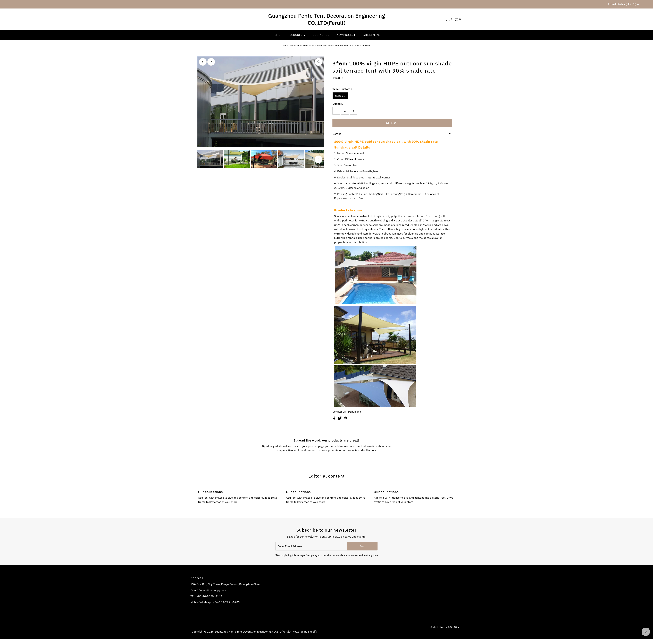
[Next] (211, 62)
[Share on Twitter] (340, 419)
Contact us (339, 411)
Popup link (354, 411)
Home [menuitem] (276, 35)
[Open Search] (445, 19)
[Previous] (203, 62)
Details (336, 133)
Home (285, 45)
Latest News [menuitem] (371, 35)
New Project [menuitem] (346, 35)
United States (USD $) (622, 4)
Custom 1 (340, 95)
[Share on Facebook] (334, 419)
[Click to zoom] (318, 62)
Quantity (337, 103)
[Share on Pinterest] (345, 419)
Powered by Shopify (305, 631)
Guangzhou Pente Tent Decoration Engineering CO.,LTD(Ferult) (326, 19)
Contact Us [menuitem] (321, 35)
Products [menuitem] (295, 35)
